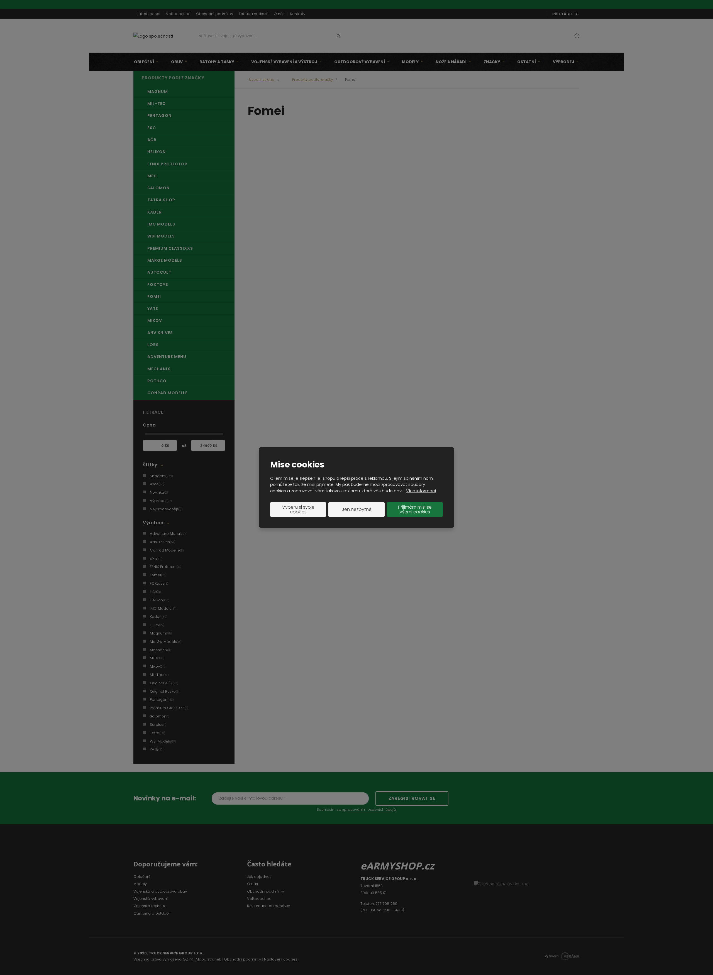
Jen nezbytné (357, 509)
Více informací (421, 491)
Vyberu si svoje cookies (298, 509)
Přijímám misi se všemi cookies (415, 509)
